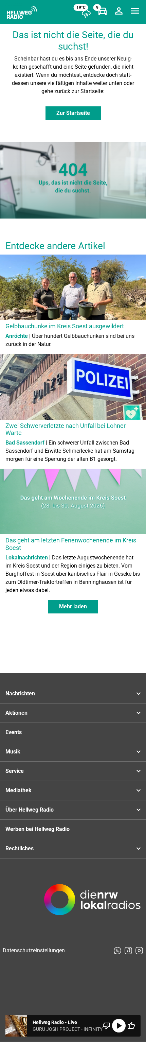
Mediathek (18, 790)
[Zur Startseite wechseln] (21, 12)
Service (14, 771)
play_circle (119, 1026)
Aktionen (16, 713)
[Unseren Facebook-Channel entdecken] (128, 951)
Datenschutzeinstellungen (34, 950)
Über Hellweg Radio (29, 809)
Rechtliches (19, 848)
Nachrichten (20, 693)
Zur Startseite (73, 113)
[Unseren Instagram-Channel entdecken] (139, 951)
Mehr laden (73, 606)
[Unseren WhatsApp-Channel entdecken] (117, 951)
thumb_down (107, 1026)
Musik (12, 751)
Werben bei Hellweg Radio (37, 829)
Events (13, 732)
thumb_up (131, 1026)
